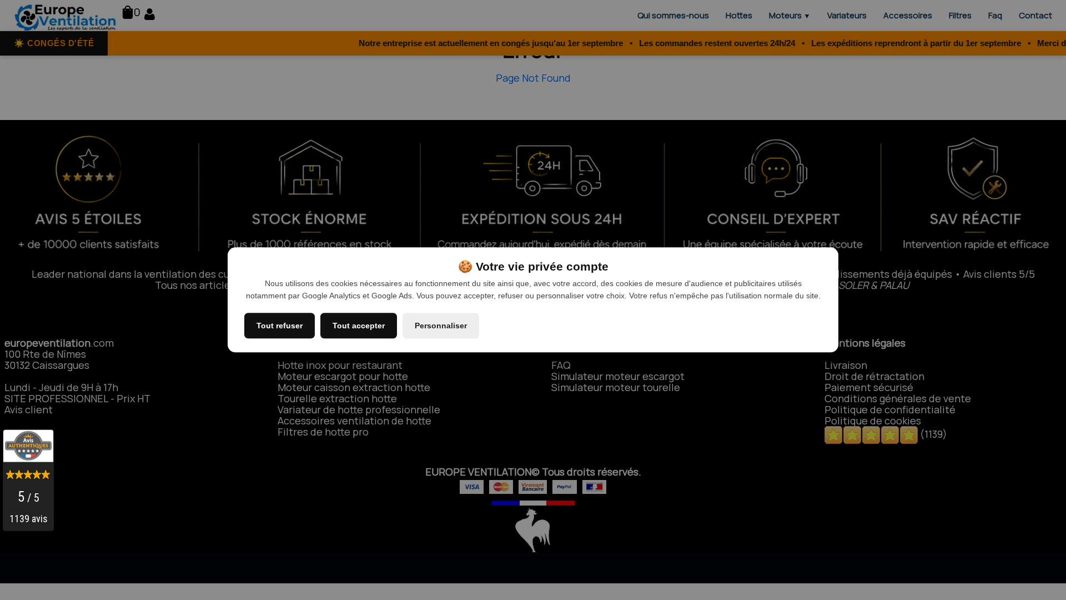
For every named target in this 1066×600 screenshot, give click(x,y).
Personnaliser (441, 326)
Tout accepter (359, 326)
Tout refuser (280, 326)
